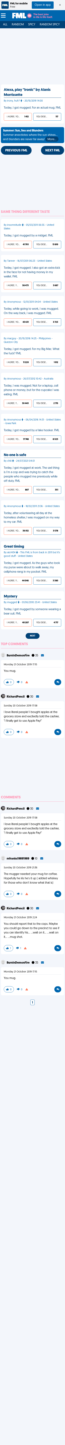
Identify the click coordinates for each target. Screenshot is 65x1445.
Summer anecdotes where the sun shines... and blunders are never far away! (30, 135)
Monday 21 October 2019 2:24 (20, 917)
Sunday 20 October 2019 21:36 (20, 867)
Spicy (31, 24)
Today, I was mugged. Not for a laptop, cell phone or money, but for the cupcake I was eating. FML (31, 390)
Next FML (52, 150)
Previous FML (16, 150)
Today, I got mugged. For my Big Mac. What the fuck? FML (31, 351)
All (5, 24)
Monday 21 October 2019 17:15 (20, 664)
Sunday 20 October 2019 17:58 (20, 705)
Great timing (14, 547)
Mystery (10, 596)
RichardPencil (16, 696)
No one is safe (15, 455)
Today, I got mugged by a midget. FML (28, 235)
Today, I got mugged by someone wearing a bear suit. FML (32, 611)
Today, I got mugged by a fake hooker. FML (31, 430)
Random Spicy (50, 24)
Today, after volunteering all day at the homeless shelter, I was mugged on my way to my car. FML (32, 517)
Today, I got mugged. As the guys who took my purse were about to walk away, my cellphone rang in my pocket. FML (32, 567)
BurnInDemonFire (18, 655)
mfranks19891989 (18, 858)
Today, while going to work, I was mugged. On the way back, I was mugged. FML (31, 311)
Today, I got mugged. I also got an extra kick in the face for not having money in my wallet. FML (32, 272)
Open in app (43, 5)
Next (32, 636)
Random (18, 24)
